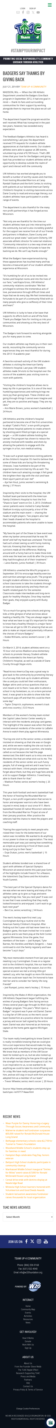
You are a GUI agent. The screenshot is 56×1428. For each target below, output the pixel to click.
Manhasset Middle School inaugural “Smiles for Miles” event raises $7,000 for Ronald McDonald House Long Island (28, 1172)
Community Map (28, 1309)
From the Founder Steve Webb (28, 1366)
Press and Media (28, 1376)
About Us (28, 1363)
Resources (28, 1319)
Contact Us (28, 1386)
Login (22, 8)
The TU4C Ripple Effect (28, 1370)
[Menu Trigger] (49, 4)
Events (28, 1312)
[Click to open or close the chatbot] (50, 1422)
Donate (28, 1341)
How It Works (28, 1338)
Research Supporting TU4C (28, 1373)
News (28, 1322)
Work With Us (28, 1344)
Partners (28, 1379)
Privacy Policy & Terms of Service (28, 1389)
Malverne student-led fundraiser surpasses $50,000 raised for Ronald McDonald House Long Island (28, 1133)
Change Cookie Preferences (28, 1408)
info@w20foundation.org (30, 1272)
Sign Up (32, 8)
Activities (28, 1316)
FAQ (28, 1383)
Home (28, 1306)
